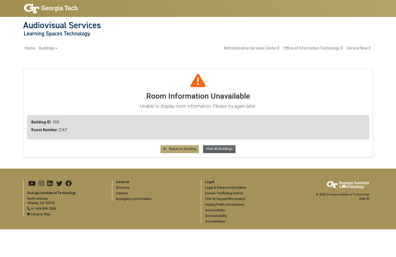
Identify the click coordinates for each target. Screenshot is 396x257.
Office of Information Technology (312, 48)
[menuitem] (41, 48)
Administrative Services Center (250, 48)
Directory (123, 188)
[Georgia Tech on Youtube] (32, 183)
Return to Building (182, 149)
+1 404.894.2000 (43, 208)
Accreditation (215, 221)
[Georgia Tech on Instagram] (41, 183)
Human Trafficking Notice (224, 193)
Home (30, 48)
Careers (122, 193)
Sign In (364, 199)
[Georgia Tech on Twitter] (59, 183)
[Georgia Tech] (51, 8)
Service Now (357, 48)
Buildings (46, 48)
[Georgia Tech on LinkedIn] (50, 183)
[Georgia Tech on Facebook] (68, 183)
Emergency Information (133, 199)
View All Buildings (219, 149)
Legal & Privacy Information (225, 188)
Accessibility (215, 210)
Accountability (216, 216)
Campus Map (40, 214)
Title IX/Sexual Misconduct (225, 199)
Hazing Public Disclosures (225, 204)
